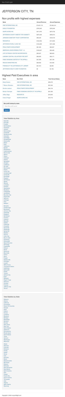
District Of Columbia (9, 306)
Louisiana (6, 314)
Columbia (6, 136)
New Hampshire (8, 367)
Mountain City (7, 195)
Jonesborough (7, 173)
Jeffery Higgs (6, 94)
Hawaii (5, 352)
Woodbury (6, 190)
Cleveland (6, 127)
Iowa (5, 356)
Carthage (6, 200)
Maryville (6, 221)
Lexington (6, 185)
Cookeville (6, 132)
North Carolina (8, 371)
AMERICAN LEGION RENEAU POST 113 (14, 50)
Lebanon (6, 219)
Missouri (6, 364)
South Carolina (8, 377)
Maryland (6, 316)
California (6, 302)
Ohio (5, 372)
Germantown (7, 131)
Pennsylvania (7, 331)
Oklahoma (6, 329)
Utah (5, 381)
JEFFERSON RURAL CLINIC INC (12, 44)
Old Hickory (7, 180)
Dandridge (6, 176)
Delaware (6, 349)
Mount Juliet (7, 238)
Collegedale (7, 191)
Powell (5, 271)
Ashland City (7, 275)
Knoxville (6, 122)
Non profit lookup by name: (12, 103)
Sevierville (6, 228)
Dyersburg (6, 239)
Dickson (6, 248)
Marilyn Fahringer (7, 91)
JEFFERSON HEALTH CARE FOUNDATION (14, 69)
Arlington (6, 163)
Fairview (6, 285)
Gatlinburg (6, 268)
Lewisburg (6, 164)
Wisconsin (6, 341)
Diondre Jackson (7, 88)
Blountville (6, 253)
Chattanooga (7, 207)
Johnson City (7, 211)
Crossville (6, 226)
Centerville (6, 175)
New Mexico (7, 369)
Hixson (5, 156)
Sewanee (6, 281)
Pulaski (6, 258)
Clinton (5, 254)
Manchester (7, 168)
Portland (6, 186)
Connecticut (7, 304)
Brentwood (6, 209)
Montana (6, 321)
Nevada (6, 323)
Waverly (6, 183)
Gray (5, 201)
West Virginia (7, 384)
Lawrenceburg (7, 151)
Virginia (6, 382)
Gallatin (6, 223)
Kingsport (6, 214)
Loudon (6, 263)
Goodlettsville (7, 139)
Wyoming (6, 386)
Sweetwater (7, 188)
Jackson (6, 129)
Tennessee (7, 379)
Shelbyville (6, 229)
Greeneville (7, 141)
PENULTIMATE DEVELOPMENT (11, 47)
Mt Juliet (6, 166)
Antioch (6, 159)
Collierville (6, 224)
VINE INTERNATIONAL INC (10, 25)
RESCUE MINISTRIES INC (10, 62)
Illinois (5, 354)
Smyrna (6, 234)
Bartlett (6, 148)
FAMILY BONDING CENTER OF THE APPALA (15, 59)
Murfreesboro (7, 126)
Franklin (6, 124)
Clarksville (6, 212)
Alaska (5, 344)
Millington (6, 278)
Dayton (6, 169)
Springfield (6, 161)
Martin (5, 249)
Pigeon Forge (7, 280)
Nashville (6, 121)
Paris (5, 144)
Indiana (6, 311)
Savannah (6, 251)
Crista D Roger (7, 97)
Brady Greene (6, 82)
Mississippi (6, 319)
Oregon (6, 374)
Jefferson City (7, 286)
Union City (6, 236)
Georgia (6, 308)
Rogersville (7, 196)
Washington (7, 340)
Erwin (5, 276)
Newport (6, 203)
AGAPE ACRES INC (8, 31)
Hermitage (6, 244)
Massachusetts (8, 361)
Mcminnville (7, 153)
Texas (5, 336)
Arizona (6, 301)
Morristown (7, 216)
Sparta (5, 181)
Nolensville (6, 270)
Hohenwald (7, 241)
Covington (6, 261)
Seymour (6, 198)
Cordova (6, 217)
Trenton (6, 273)
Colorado (6, 347)
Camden (6, 283)
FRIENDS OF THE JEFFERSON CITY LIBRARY (15, 66)
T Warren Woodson (8, 85)
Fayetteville (7, 246)
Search (7, 110)
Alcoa (5, 256)
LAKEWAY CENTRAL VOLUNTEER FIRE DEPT (15, 56)
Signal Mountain (8, 243)
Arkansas (6, 345)
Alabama (6, 299)
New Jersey (7, 324)
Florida (5, 350)
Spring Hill (6, 231)
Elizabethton (7, 149)
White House (7, 265)
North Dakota (7, 328)
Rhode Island (7, 333)
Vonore (6, 288)
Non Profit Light (7, 2)
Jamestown (7, 193)
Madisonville (7, 260)
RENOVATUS (6, 41)
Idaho (5, 309)
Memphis (6, 206)
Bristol (5, 143)
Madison (6, 233)
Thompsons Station (9, 266)
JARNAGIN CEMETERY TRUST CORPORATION (16, 38)
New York (6, 326)
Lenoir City (6, 171)
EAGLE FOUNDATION (9, 28)
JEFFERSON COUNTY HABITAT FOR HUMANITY (16, 34)
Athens (5, 154)
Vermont (6, 338)
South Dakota (7, 334)
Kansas (6, 313)
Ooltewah (6, 158)
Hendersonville (8, 134)
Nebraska (6, 366)
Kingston (6, 178)
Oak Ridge (6, 137)
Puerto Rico (7, 376)
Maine (5, 359)
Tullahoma (6, 146)
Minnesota (6, 362)
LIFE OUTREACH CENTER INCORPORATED (15, 53)
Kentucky (6, 357)
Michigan (6, 318)
